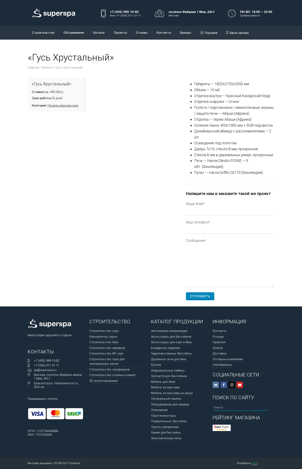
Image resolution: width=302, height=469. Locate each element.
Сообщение (195, 240)
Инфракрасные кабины (167, 370)
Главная (33, 67)
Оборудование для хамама (170, 404)
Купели (156, 365)
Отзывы (142, 32)
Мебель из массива (165, 387)
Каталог (99, 32)
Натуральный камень (166, 398)
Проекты (120, 32)
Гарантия (219, 342)
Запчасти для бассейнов (169, 376)
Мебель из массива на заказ (172, 393)
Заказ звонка (239, 33)
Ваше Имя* (195, 204)
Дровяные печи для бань (169, 359)
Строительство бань (104, 342)
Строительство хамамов (107, 348)
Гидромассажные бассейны (171, 353)
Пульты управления (165, 427)
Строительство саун (104, 331)
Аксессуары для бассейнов (171, 336)
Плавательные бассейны (169, 421)
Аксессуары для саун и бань (171, 342)
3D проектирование (103, 381)
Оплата (218, 348)
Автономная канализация (169, 331)
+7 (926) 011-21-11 (46, 365)
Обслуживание (73, 32)
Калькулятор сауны (103, 336)
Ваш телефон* (198, 222)
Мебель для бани (163, 382)
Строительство (43, 32)
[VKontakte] (216, 385)
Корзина (211, 33)
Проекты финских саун (62, 105)
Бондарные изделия (165, 348)
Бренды (185, 32)
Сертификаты (222, 365)
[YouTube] (240, 385)
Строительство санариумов (109, 369)
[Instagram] (232, 385)
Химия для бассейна (165, 432)
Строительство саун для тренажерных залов (106, 361)
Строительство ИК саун (106, 353)
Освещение (159, 410)
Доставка (219, 353)
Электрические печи (166, 438)
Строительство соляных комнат (112, 375)
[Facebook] (224, 385)
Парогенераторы (163, 415)
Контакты (163, 32)
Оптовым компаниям (228, 359)
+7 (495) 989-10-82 (46, 360)
